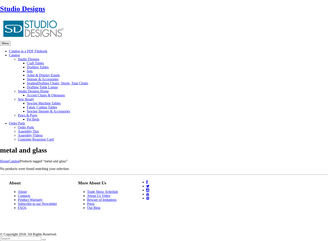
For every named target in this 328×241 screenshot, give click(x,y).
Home (4, 161)
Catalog (14, 161)
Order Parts (26, 127)
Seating (57, 83)
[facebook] (147, 182)
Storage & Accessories (42, 79)
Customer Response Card (36, 139)
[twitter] (147, 186)
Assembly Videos (30, 135)
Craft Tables (35, 63)
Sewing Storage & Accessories (48, 111)
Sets (30, 71)
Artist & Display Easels (43, 75)
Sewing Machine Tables (44, 103)
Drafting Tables (38, 67)
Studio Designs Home (33, 91)
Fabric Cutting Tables (42, 107)
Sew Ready (26, 99)
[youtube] (147, 194)
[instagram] (147, 190)
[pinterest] (147, 198)
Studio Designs (22, 9)
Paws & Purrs (27, 115)
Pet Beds (33, 119)
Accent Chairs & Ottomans (46, 95)
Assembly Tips (28, 131)
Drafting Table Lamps (42, 87)
